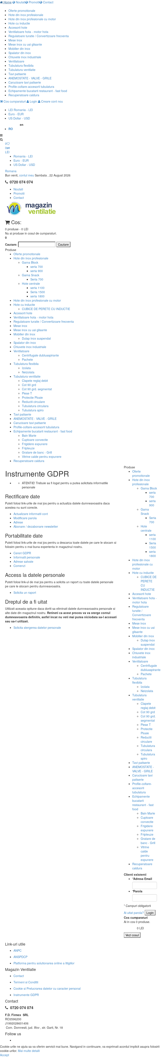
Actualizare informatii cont (31, 514)
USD (19, 118)
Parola (137, 891)
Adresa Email (142, 879)
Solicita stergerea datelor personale (37, 627)
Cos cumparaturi (14, 101)
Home (7, 2)
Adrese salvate (23, 561)
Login (33, 101)
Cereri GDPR (22, 553)
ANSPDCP (20, 957)
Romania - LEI (23, 156)
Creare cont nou (51, 101)
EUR (16, 114)
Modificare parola (25, 518)
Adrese (18, 522)
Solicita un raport (25, 592)
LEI (20, 110)
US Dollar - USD (24, 165)
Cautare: (11, 244)
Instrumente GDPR (26, 995)
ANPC (18, 950)
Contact (47, 2)
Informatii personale (27, 557)
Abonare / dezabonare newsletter (36, 526)
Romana (10, 171)
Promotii (34, 2)
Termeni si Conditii (26, 982)
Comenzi (19, 566)
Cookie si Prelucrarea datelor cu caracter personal (47, 988)
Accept (4, 1055)
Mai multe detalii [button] (29, 1051)
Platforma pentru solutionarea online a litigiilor (44, 963)
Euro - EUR (21, 160)
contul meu (26, 175)
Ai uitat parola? (134, 913)
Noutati (20, 2)
